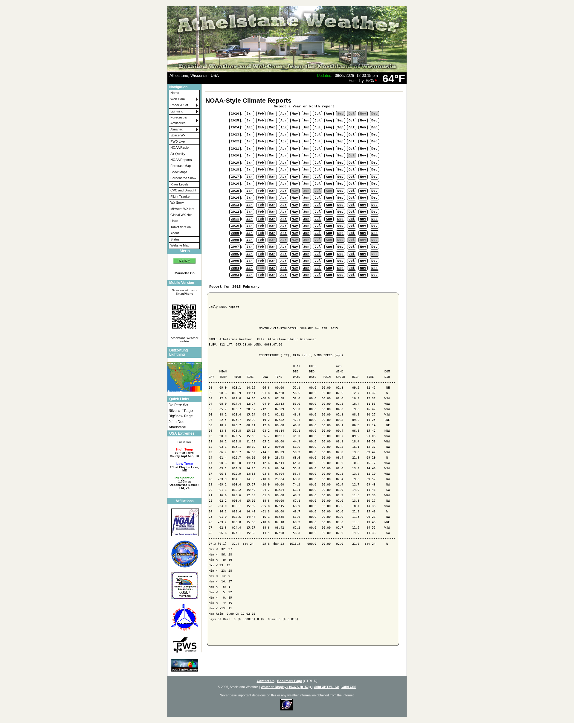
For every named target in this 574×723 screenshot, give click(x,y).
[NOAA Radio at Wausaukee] (184, 522)
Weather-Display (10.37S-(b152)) (286, 687)
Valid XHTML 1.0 (326, 687)
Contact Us (265, 681)
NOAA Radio (179, 147)
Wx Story (177, 202)
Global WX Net (181, 215)
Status (175, 239)
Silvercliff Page (181, 411)
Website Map (179, 245)
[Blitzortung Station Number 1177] (184, 665)
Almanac (176, 129)
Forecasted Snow (183, 178)
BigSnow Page (181, 416)
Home (174, 93)
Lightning (176, 111)
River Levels (179, 184)
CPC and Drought (183, 190)
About (174, 233)
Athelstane (177, 427)
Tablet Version (180, 227)
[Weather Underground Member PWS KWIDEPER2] (184, 585)
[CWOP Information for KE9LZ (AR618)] (184, 617)
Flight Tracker (180, 196)
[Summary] (184, 259)
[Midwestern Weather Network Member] (184, 553)
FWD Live (177, 141)
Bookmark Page (289, 681)
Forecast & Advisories (178, 120)
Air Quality (177, 154)
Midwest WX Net (182, 209)
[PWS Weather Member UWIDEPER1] (184, 644)
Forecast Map (180, 166)
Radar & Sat (179, 105)
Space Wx (177, 135)
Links (174, 221)
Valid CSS (348, 687)
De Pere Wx (178, 405)
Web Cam (177, 99)
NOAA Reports (181, 160)
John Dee (176, 422)
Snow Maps (178, 172)
